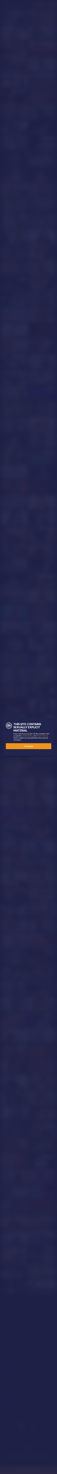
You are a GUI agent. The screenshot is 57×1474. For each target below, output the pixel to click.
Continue (28, 746)
